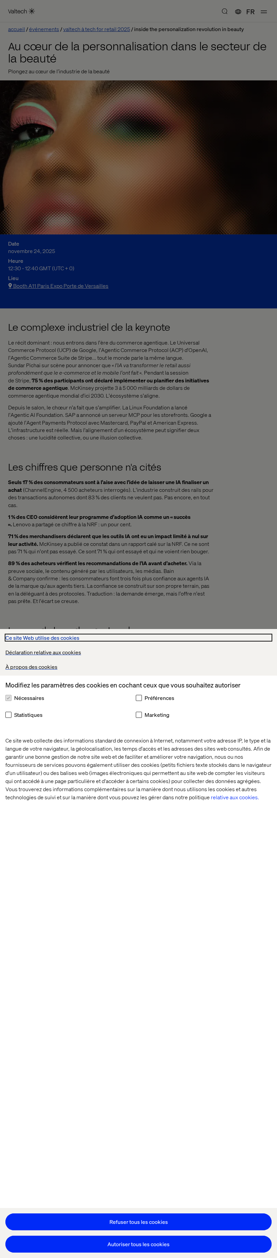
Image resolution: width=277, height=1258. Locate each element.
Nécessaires (29, 697)
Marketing (157, 714)
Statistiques (28, 714)
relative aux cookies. (235, 797)
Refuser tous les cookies (138, 1221)
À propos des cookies (31, 666)
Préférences (159, 697)
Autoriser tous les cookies (138, 1244)
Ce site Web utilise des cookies (42, 637)
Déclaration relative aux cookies (43, 652)
